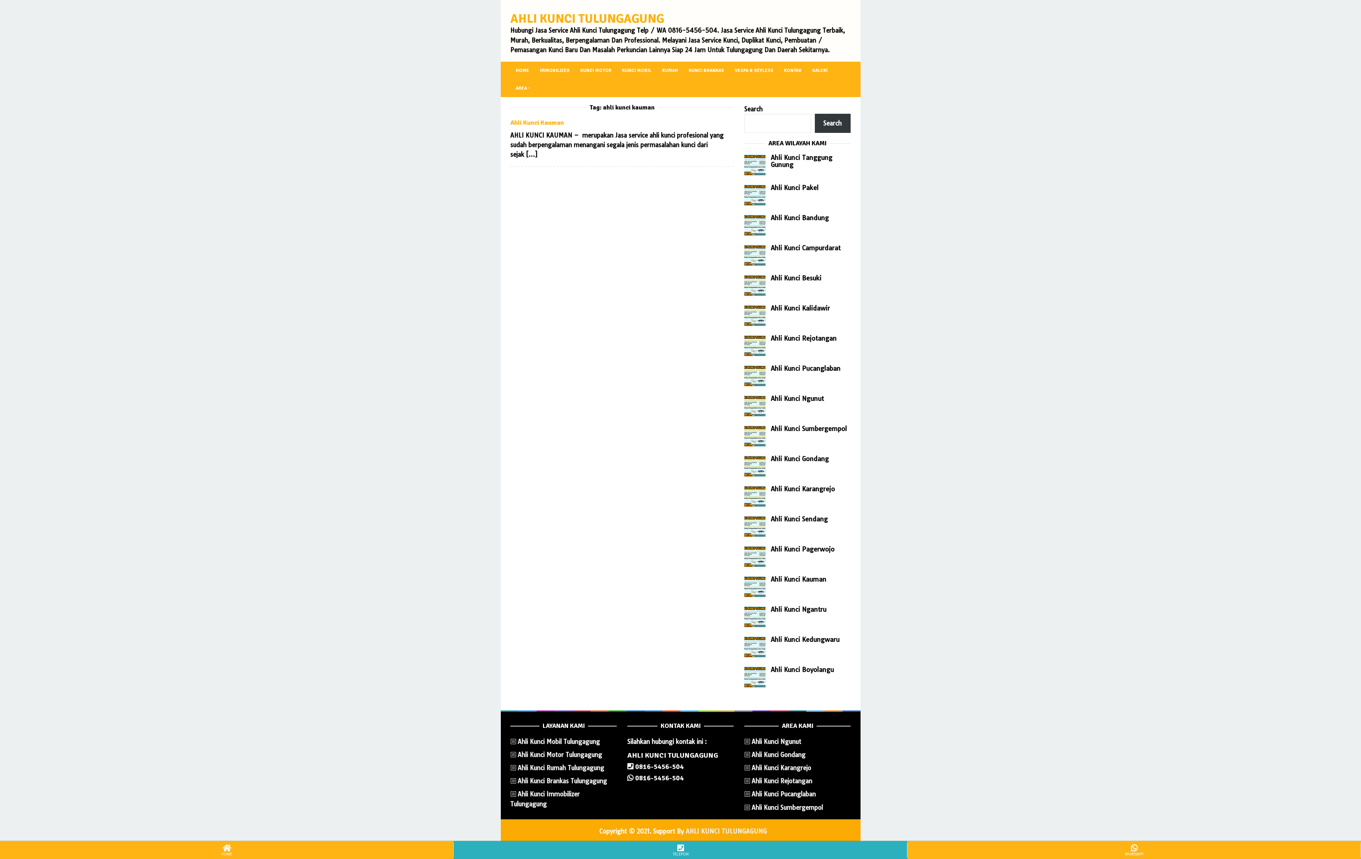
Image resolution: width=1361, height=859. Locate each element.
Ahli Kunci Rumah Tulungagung (561, 767)
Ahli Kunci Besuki (796, 278)
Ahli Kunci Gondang (800, 459)
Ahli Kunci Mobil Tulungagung (559, 741)
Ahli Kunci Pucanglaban (806, 368)
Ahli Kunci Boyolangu (802, 670)
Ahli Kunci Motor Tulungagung (560, 754)
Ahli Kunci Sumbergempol (809, 429)
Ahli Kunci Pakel (795, 188)
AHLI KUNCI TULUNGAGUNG (726, 831)
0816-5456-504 (659, 766)
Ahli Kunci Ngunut (797, 398)
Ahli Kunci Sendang (799, 519)
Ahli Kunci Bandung (800, 218)
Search (753, 109)
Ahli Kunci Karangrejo (803, 489)
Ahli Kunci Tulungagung (587, 18)
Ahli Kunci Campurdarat (806, 248)
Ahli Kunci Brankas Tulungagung (562, 781)
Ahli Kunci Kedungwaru (805, 639)
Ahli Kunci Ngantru (799, 609)
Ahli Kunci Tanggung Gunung (802, 161)
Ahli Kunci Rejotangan (804, 338)
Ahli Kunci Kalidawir (800, 308)
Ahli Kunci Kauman (537, 123)
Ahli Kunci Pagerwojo (803, 549)
